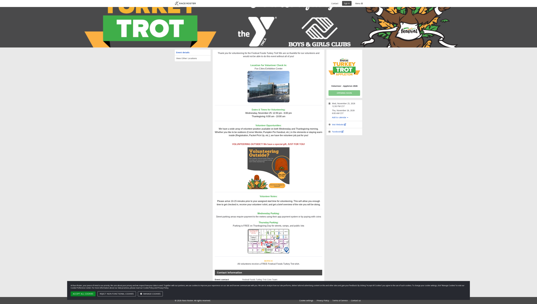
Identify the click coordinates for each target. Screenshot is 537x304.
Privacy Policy (323, 300)
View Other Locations (186, 58)
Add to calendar (339, 117)
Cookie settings (306, 300)
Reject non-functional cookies (117, 293)
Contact (334, 3)
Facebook (336, 131)
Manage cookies (152, 293)
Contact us (356, 300)
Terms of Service (340, 300)
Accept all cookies (83, 293)
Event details (182, 52)
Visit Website (338, 124)
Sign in (347, 3)
